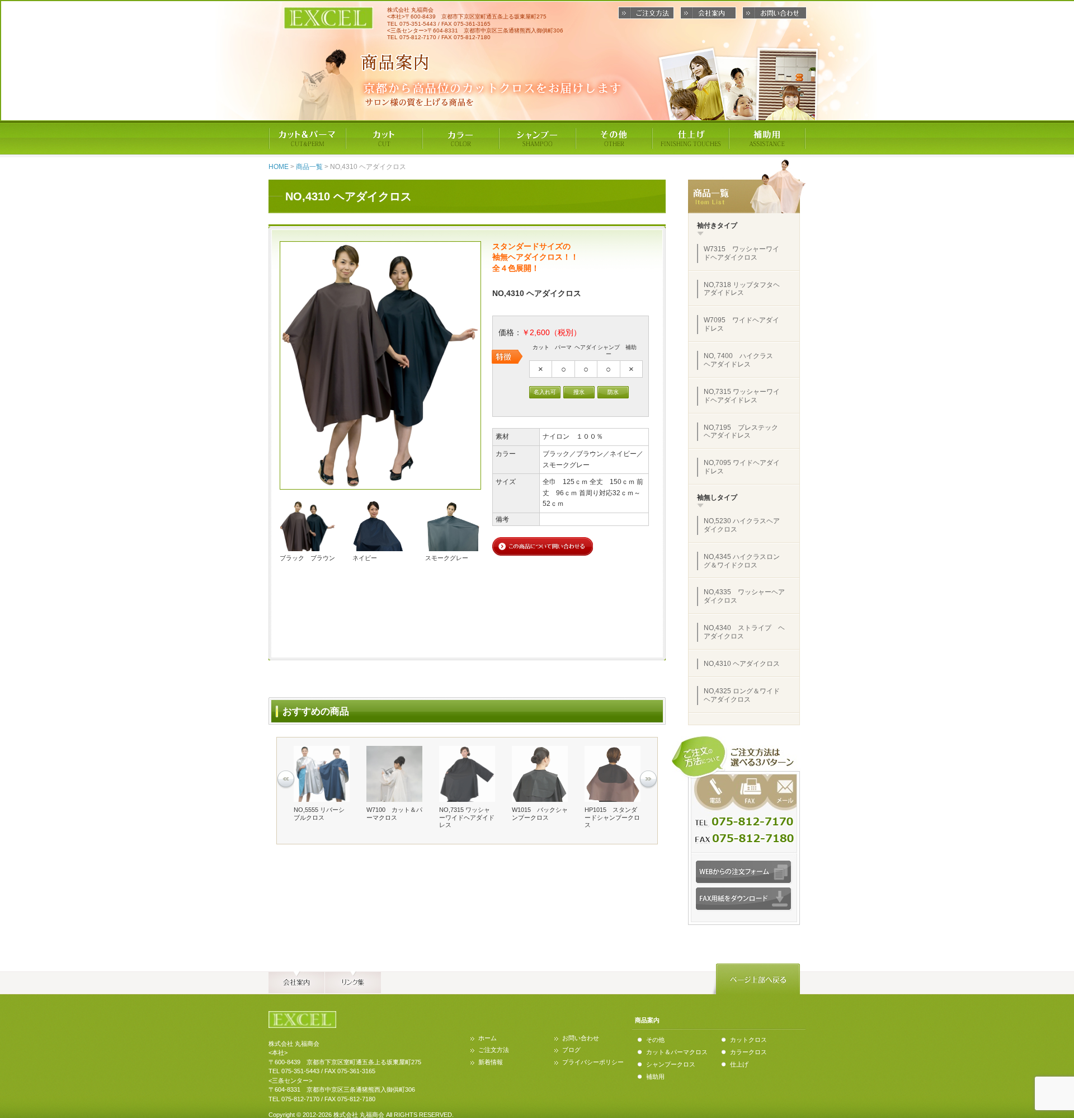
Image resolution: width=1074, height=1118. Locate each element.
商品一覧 (309, 167)
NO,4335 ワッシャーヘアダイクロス (744, 596)
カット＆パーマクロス (677, 1052)
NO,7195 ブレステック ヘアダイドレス (744, 432)
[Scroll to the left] (286, 779)
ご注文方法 (493, 1049)
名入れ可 (545, 392)
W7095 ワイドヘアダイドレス (741, 324)
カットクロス (748, 1039)
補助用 (655, 1076)
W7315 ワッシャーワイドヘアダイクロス (741, 253)
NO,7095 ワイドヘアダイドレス (742, 467)
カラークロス (748, 1052)
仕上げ (739, 1064)
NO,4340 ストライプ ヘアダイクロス (744, 632)
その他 (655, 1039)
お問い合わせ (580, 1038)
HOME (278, 167)
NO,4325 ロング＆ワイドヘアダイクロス (742, 695)
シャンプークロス (670, 1064)
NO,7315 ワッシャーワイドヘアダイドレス (742, 396)
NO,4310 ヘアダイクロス (742, 664)
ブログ (571, 1049)
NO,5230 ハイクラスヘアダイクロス (742, 525)
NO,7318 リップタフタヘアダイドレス (742, 289)
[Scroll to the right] (648, 779)
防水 (613, 392)
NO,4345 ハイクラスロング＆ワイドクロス (742, 561)
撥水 (579, 392)
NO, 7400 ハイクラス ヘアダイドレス (742, 360)
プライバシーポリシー (593, 1062)
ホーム (487, 1038)
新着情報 (490, 1062)
